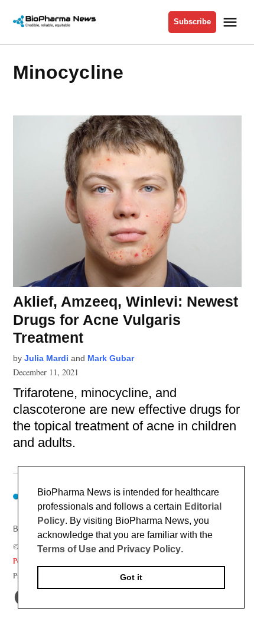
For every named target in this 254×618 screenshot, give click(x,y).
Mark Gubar (110, 358)
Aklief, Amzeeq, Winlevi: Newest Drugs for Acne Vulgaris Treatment (125, 319)
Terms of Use (66, 549)
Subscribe (192, 22)
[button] (187, 550)
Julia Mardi (46, 358)
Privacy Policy (149, 549)
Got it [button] (131, 577)
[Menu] (232, 22)
